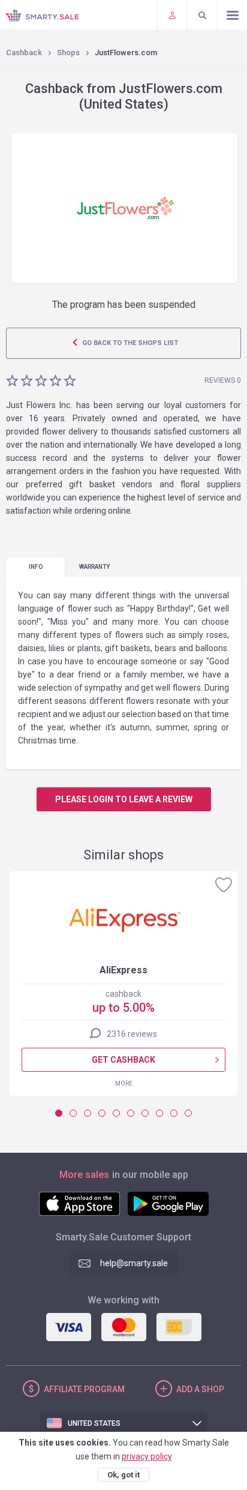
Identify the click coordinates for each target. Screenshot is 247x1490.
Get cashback (123, 1060)
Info (36, 566)
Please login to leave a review (123, 799)
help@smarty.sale (134, 1263)
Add (200, 1389)
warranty (94, 566)
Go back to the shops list (129, 343)
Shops (68, 52)
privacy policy (147, 1456)
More (123, 1083)
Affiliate (84, 1389)
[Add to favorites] (223, 884)
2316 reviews (132, 1034)
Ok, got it (123, 1474)
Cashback (24, 52)
